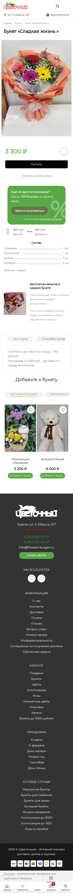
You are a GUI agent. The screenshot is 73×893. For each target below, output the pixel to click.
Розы (36, 696)
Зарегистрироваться (29, 210)
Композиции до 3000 (36, 817)
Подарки (36, 673)
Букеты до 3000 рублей (36, 718)
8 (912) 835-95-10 (37, 537)
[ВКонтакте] (49, 6)
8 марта (36, 739)
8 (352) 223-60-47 (36, 542)
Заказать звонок (36, 555)
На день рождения (36, 812)
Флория (9, 873)
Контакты (37, 606)
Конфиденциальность (37, 640)
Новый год (36, 756)
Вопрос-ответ (37, 629)
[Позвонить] (66, 6)
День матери (36, 751)
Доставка (20, 339)
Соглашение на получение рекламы (36, 646)
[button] (63, 437)
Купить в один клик (36, 175)
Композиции (36, 690)
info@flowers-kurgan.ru (36, 547)
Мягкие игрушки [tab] (23, 394)
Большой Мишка (52, 459)
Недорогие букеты (36, 789)
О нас (36, 601)
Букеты (36, 679)
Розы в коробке (36, 829)
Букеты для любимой (36, 795)
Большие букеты (36, 806)
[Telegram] (41, 6)
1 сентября (36, 762)
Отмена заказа (36, 635)
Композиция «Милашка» (20, 461)
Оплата (36, 618)
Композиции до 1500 (36, 823)
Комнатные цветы (36, 701)
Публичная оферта (36, 652)
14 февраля (36, 745)
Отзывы (36, 623)
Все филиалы (36, 529)
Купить (36, 164)
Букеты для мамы (36, 800)
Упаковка (36, 707)
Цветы (36, 684)
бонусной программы (51, 219)
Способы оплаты (55, 339)
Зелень (36, 713)
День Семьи (36, 768)
